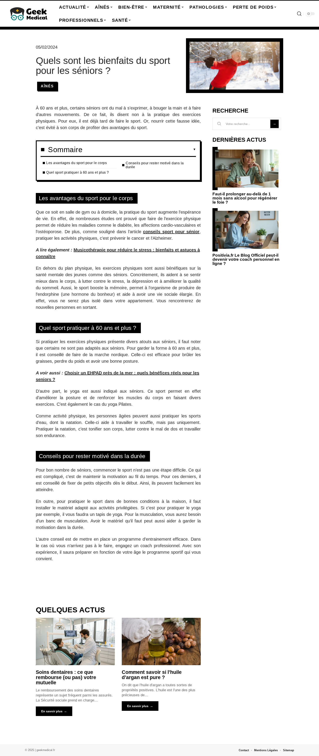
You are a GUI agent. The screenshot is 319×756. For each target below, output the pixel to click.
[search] (299, 13)
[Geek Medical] (28, 14)
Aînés (47, 86)
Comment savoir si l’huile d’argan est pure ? (152, 674)
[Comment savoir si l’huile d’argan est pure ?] (161, 641)
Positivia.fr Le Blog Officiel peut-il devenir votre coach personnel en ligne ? (246, 259)
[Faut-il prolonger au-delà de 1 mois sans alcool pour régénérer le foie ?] (246, 169)
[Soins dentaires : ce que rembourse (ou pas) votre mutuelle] (75, 641)
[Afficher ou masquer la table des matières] (139, 149)
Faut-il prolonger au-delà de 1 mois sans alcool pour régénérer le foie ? (244, 198)
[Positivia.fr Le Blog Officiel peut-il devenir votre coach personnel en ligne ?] (246, 230)
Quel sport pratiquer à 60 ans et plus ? (78, 172)
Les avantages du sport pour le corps (77, 163)
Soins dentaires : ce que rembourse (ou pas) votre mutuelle (66, 677)
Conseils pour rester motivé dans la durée (155, 165)
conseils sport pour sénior (171, 231)
